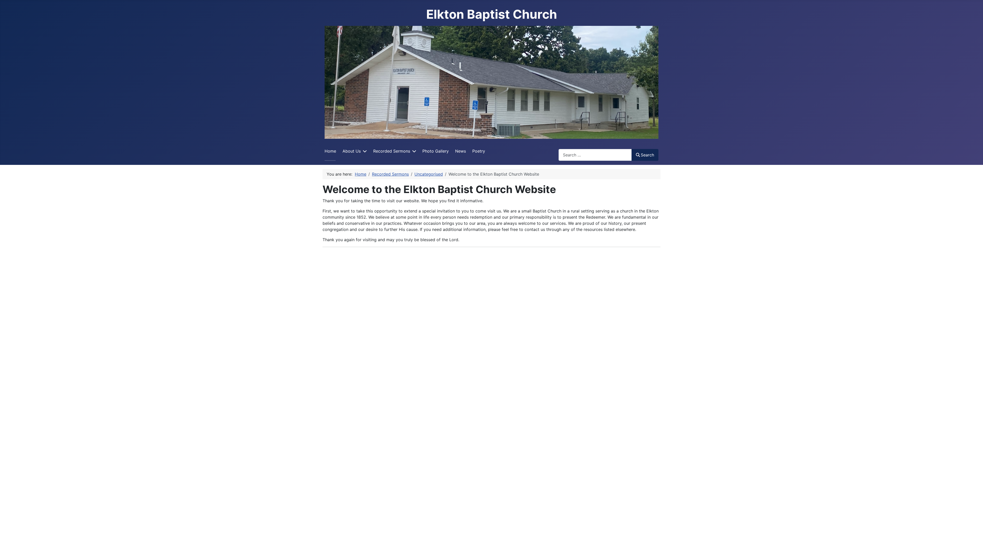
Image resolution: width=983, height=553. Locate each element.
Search (647, 154)
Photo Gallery (435, 151)
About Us (352, 151)
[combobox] (595, 155)
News (460, 151)
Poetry (478, 151)
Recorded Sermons (391, 151)
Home (330, 151)
